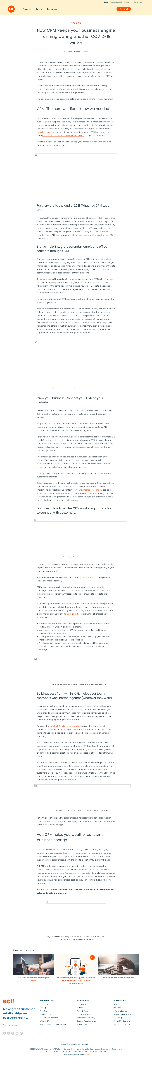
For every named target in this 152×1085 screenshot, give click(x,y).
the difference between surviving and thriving (63, 135)
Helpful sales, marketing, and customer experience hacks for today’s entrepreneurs (76, 980)
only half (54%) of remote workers (65, 726)
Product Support (116, 2)
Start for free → (10, 1025)
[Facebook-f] (8, 1033)
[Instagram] (21, 1033)
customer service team (91, 490)
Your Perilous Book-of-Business (118, 977)
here (87, 1054)
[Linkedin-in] (4, 1033)
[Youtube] (17, 1033)
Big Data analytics (72, 614)
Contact (126, 2)
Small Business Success (77, 52)
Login (106, 2)
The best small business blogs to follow (33, 979)
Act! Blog (76, 22)
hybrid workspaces (45, 132)
